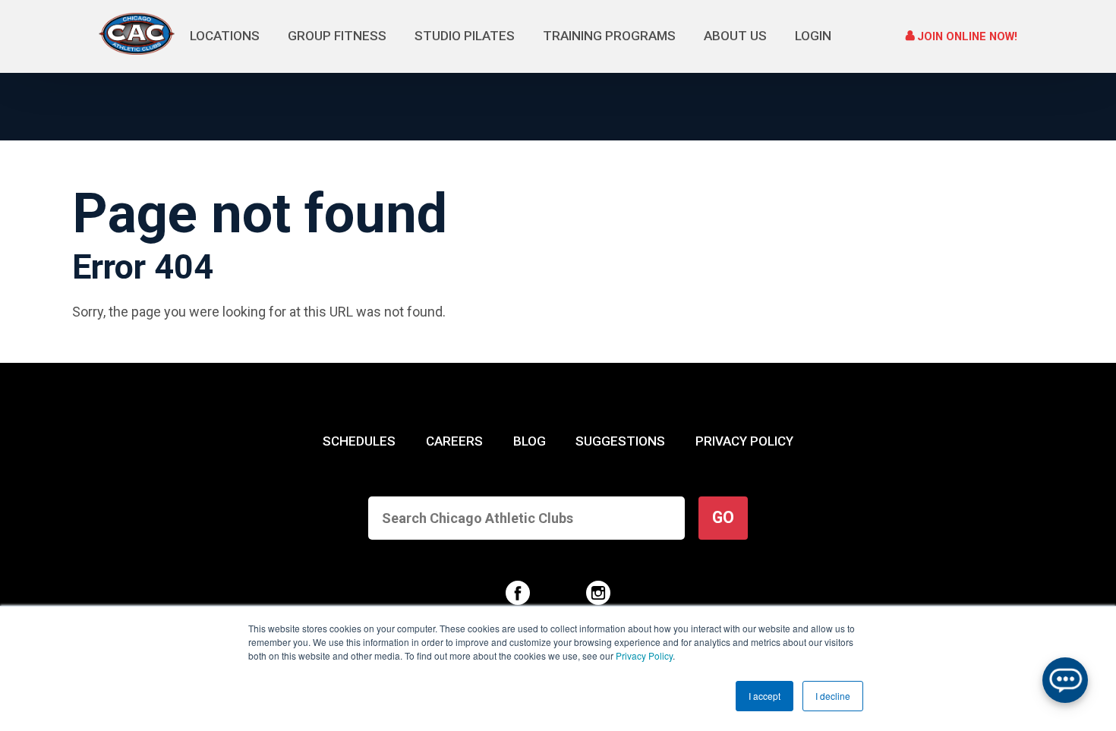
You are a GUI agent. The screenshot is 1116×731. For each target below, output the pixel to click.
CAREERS (454, 441)
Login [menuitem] (813, 35)
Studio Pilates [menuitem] (465, 35)
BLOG (529, 441)
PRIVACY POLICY (744, 441)
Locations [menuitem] (225, 35)
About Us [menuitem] (735, 35)
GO (723, 517)
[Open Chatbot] (1065, 680)
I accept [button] (764, 695)
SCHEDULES (359, 441)
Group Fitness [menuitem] (337, 35)
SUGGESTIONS (620, 441)
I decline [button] (832, 695)
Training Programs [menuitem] (609, 35)
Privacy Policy (644, 655)
